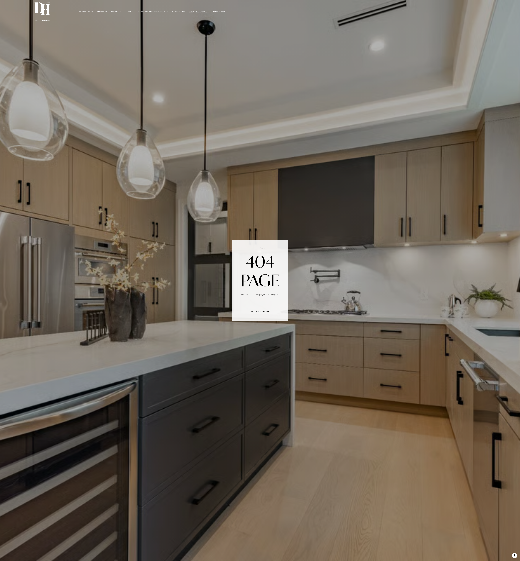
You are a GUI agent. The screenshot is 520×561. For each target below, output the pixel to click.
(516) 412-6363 (219, 11)
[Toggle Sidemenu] (484, 11)
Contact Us (178, 11)
